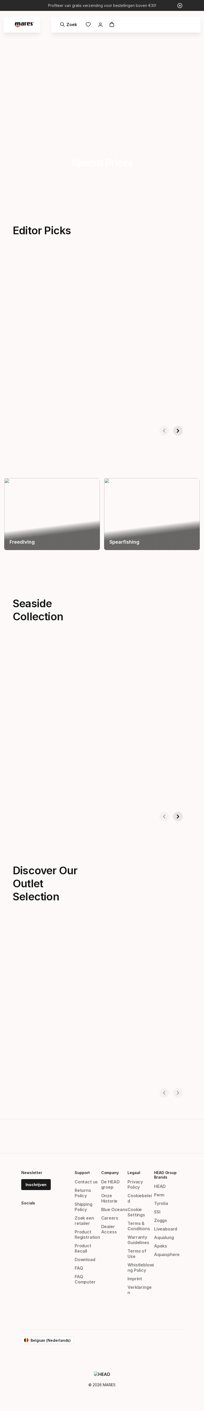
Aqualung (164, 1237)
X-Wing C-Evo (125, 406)
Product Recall (83, 1248)
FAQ (79, 1268)
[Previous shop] (164, 431)
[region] (52, 514)
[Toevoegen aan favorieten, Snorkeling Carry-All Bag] (98, 654)
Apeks (160, 1246)
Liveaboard (165, 1229)
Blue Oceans (114, 1209)
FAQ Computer (85, 1279)
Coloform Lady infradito (30, 1069)
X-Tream (14, 406)
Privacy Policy (135, 1184)
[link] (88, 24)
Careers (109, 1218)
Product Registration (87, 1234)
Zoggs (160, 1220)
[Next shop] (178, 431)
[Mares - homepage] (24, 24)
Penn (159, 1194)
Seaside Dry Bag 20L (132, 792)
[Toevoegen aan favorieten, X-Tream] (98, 268)
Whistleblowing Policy (141, 1267)
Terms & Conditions (139, 1226)
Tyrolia (161, 1203)
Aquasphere (167, 1254)
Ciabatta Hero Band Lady (137, 1069)
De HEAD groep (110, 1184)
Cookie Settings (136, 1212)
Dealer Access (109, 1229)
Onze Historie (109, 1198)
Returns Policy (83, 1193)
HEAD (160, 1186)
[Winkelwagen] (112, 24)
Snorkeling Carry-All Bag (31, 792)
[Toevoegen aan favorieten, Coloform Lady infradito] (98, 934)
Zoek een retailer (84, 1220)
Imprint (135, 1278)
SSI (157, 1212)
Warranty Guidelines (138, 1239)
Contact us (86, 1181)
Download (85, 1259)
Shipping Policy (83, 1206)
